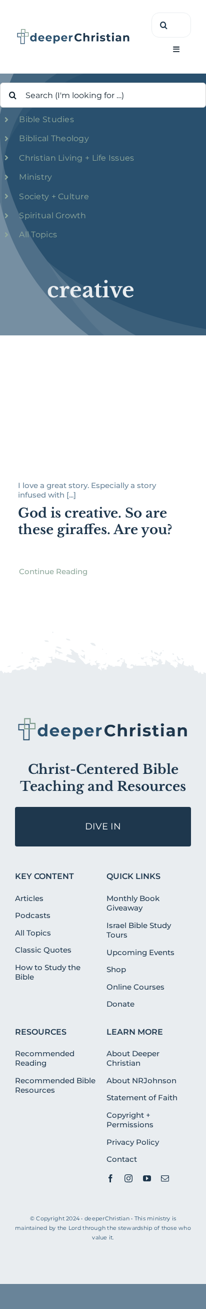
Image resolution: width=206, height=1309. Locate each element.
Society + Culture (54, 196)
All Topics (38, 234)
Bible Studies (46, 119)
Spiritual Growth (52, 215)
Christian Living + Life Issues (76, 158)
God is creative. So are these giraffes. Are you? (95, 521)
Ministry (35, 177)
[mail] (165, 1178)
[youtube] (147, 1178)
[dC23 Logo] (73, 32)
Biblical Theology (54, 138)
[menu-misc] (103, 720)
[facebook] (110, 1178)
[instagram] (128, 1178)
